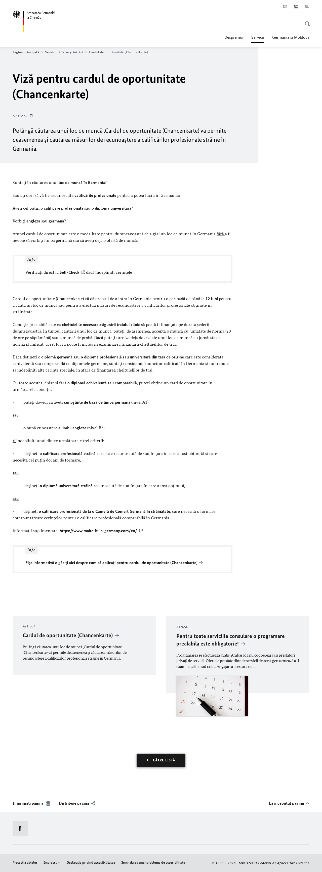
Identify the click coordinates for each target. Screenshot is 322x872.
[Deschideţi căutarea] (305, 21)
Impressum (52, 862)
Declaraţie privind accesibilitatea (91, 862)
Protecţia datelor (25, 862)
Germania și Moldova (290, 37)
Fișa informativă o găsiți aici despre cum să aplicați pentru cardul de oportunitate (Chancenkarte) (111, 562)
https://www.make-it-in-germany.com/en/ (98, 530)
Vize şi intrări (72, 52)
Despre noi (233, 37)
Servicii (257, 39)
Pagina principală (26, 52)
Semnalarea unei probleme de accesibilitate (153, 862)
